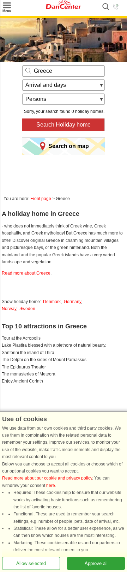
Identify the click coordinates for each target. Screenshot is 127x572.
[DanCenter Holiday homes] (63, 7)
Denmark (52, 301)
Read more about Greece (26, 273)
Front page (40, 198)
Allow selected (31, 563)
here (50, 485)
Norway (9, 308)
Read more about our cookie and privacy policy (47, 478)
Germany (72, 301)
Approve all (96, 563)
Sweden (27, 308)
